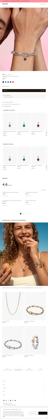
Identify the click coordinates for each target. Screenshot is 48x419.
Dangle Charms (10, 6)
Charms (6, 6)
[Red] (13, 82)
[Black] (3, 82)
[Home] (5, 4)
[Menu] (45, 4)
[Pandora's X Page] (8, 400)
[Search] (18, 3)
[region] (24, 413)
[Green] (8, 82)
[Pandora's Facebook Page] (4, 400)
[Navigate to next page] (28, 213)
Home (3, 6)
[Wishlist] (22, 292)
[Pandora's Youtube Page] (11, 400)
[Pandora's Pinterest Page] (15, 400)
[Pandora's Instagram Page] (6, 400)
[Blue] (6, 82)
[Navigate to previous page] (19, 213)
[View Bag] (43, 4)
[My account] (41, 4)
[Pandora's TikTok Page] (13, 400)
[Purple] (11, 82)
